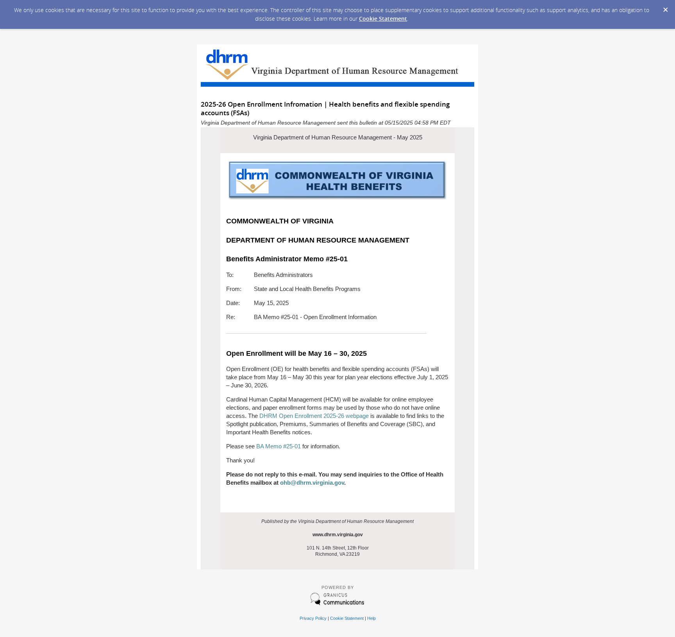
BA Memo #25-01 (278, 446)
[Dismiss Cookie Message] (665, 7)
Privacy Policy (313, 618)
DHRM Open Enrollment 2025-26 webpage (314, 415)
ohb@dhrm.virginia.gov (312, 482)
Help (371, 618)
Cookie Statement (383, 18)
